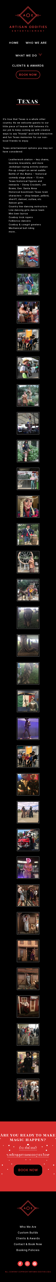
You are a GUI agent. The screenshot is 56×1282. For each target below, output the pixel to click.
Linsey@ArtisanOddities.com (28, 1155)
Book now (28, 1170)
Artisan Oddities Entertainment (28, 19)
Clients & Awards (28, 1238)
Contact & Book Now (28, 1244)
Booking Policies (28, 1250)
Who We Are (28, 1226)
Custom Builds (28, 1232)
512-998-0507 (28, 1148)
